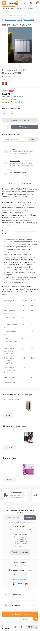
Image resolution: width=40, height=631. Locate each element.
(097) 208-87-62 (21, 541)
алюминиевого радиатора (26, 231)
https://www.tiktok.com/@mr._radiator (25, 574)
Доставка (13, 149)
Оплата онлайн (15, 161)
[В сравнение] (22, 627)
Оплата (18, 522)
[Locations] (24, 3)
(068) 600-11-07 (21, 537)
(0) (10, 76)
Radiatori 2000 (29, 20)
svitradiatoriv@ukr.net (20, 579)
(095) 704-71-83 (21, 544)
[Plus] (8, 126)
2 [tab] (21, 66)
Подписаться (29, 517)
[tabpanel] (20, 45)
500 (12, 113)
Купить (8, 416)
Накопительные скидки (18, 172)
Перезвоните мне (20, 546)
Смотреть (9, 447)
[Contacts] (31, 3)
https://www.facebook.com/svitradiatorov (14, 574)
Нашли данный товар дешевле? (12, 96)
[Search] (4, 15)
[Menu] (4, 3)
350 (5, 113)
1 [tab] (19, 66)
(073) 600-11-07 (21, 539)
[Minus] (8, 128)
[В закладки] (15, 627)
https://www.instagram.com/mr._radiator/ (19, 574)
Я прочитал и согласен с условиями (21, 522)
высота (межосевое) (11, 108)
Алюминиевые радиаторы (13, 20)
